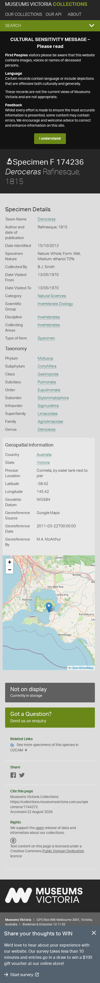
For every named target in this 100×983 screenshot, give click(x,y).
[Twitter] (22, 776)
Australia (44, 455)
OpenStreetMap (83, 667)
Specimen (46, 338)
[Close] (94, 933)
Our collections (23, 14)
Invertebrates (49, 317)
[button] (50, 25)
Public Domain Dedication (63, 851)
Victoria (43, 463)
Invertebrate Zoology (55, 304)
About (74, 14)
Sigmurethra (48, 406)
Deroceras (47, 219)
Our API (54, 14)
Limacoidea (47, 414)
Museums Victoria (46, 4)
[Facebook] (13, 776)
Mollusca (45, 358)
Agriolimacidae (50, 422)
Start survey (21, 975)
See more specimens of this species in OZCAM (44, 747)
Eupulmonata (49, 390)
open (40, 828)
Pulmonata (47, 382)
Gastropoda (48, 374)
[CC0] (13, 840)
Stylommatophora (53, 398)
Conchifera (47, 366)
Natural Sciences (52, 296)
